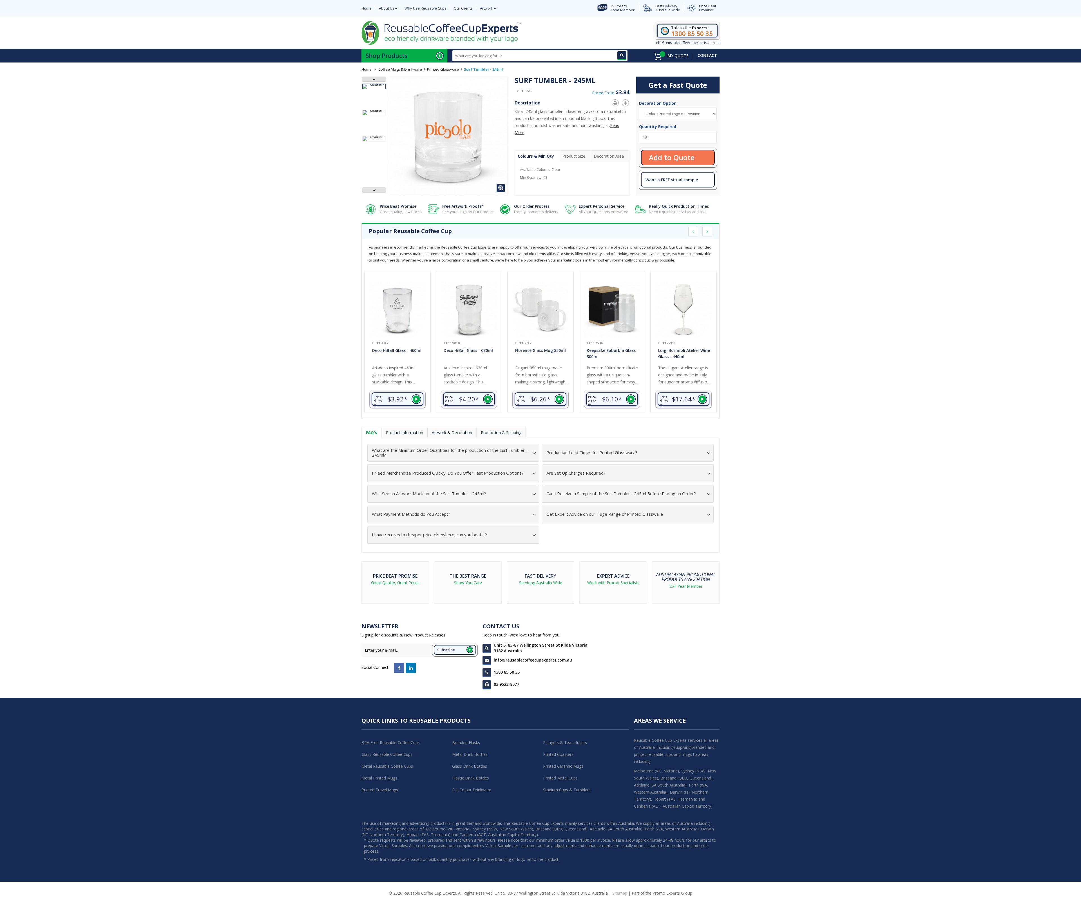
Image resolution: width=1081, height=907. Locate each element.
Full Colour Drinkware (471, 789)
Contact (707, 55)
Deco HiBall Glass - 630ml (468, 350)
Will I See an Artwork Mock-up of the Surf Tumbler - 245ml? (429, 493)
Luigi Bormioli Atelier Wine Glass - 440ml (684, 353)
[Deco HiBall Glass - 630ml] (469, 310)
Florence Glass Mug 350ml (540, 350)
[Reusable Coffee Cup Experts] (441, 32)
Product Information (404, 432)
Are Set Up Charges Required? (576, 473)
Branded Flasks (466, 742)
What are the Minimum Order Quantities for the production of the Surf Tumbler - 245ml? (450, 452)
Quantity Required (657, 126)
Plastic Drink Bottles (470, 778)
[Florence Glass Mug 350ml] (540, 310)
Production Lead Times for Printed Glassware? (591, 452)
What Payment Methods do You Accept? (411, 514)
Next (374, 190)
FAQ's (371, 432)
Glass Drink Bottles (469, 766)
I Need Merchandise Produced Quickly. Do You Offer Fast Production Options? (448, 473)
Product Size (573, 156)
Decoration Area (609, 156)
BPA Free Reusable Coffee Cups (390, 742)
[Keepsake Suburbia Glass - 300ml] (612, 310)
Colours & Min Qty (536, 156)
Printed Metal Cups (560, 778)
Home (366, 69)
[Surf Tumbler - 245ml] (374, 86)
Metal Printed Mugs (379, 778)
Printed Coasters (558, 754)
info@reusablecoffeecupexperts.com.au (687, 42)
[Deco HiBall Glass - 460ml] (397, 310)
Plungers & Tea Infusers (565, 742)
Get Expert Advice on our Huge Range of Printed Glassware (604, 514)
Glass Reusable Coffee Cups (386, 754)
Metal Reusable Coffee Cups (387, 766)
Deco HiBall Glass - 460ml (396, 350)
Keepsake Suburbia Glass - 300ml (612, 353)
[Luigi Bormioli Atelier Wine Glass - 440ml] (683, 310)
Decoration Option (658, 103)
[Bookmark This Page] (626, 101)
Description (527, 103)
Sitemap (619, 893)
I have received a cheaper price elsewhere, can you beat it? (429, 534)
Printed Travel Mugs (379, 789)
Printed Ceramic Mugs (563, 766)
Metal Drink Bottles (470, 754)
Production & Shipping (501, 432)
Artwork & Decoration (452, 432)
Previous (374, 79)
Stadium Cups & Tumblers (567, 789)
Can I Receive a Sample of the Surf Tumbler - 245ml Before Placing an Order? (621, 493)
